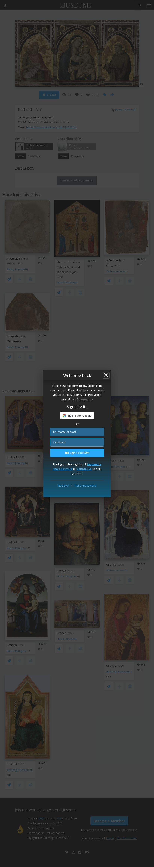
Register (63, 485)
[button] (77, 415)
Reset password (85, 485)
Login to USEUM (78, 453)
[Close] (106, 375)
